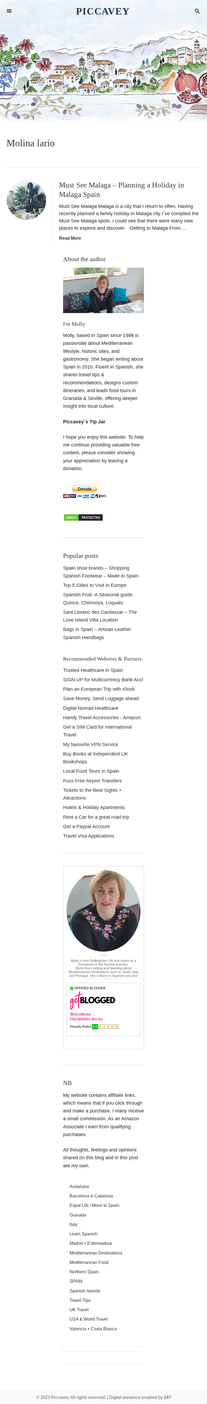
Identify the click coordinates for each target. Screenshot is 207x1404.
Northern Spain (84, 1272)
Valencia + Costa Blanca (93, 1329)
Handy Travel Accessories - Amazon (102, 717)
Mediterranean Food (89, 1262)
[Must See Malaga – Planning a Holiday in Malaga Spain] (26, 200)
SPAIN (76, 1281)
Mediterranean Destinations (96, 1253)
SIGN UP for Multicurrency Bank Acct (103, 679)
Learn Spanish (84, 1234)
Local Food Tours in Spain (91, 771)
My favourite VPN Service (90, 744)
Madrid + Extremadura (91, 1243)
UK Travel (79, 1309)
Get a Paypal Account (86, 826)
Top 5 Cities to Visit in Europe (94, 585)
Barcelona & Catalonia (91, 1196)
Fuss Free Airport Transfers (92, 780)
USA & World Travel (89, 1319)
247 (167, 1397)
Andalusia (79, 1186)
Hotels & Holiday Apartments (94, 807)
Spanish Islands (85, 1291)
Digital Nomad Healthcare (90, 708)
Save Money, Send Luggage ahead (101, 698)
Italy (73, 1224)
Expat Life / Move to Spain (94, 1205)
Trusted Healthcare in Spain (93, 670)
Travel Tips (80, 1300)
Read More (70, 238)
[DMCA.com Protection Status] (83, 520)
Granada (78, 1215)
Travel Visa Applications (88, 836)
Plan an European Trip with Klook (99, 689)
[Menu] (9, 11)
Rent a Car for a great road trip (96, 817)
